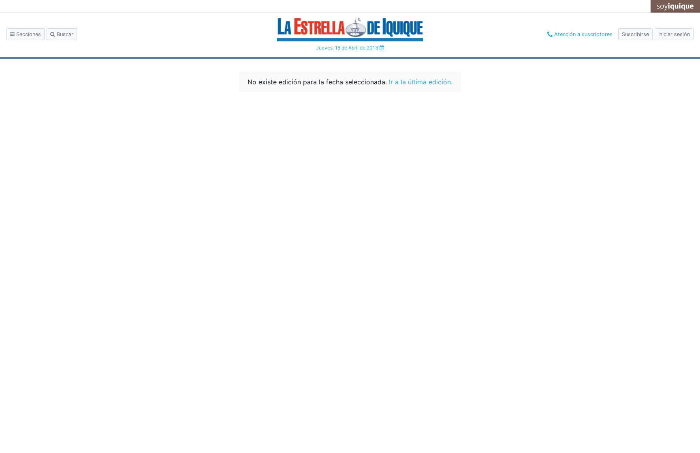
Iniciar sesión (674, 34)
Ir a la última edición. (420, 82)
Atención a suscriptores (582, 34)
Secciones (28, 34)
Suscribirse (635, 34)
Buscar (64, 34)
